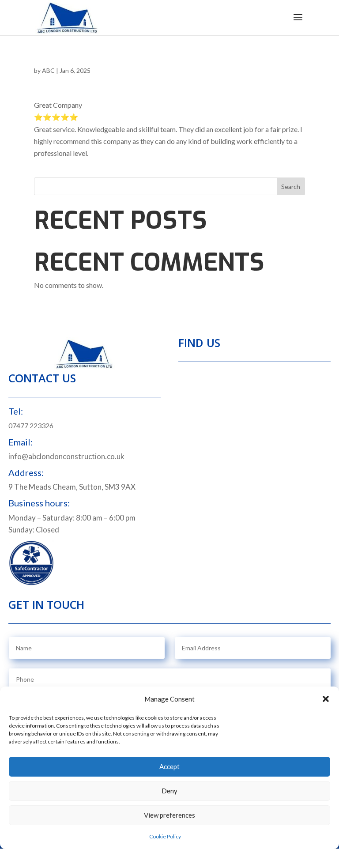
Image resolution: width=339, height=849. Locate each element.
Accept (169, 766)
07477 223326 (30, 425)
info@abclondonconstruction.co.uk (66, 456)
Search (290, 186)
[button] (325, 698)
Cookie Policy (165, 836)
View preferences (169, 815)
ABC (48, 70)
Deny (169, 791)
